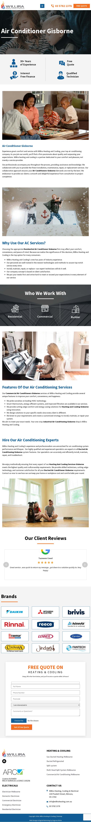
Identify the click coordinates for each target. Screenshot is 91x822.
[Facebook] (4, 770)
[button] (6, 569)
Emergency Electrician (11, 814)
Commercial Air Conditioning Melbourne (63, 783)
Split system (52, 774)
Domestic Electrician (10, 805)
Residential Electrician (11, 818)
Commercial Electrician (12, 809)
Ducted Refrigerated (55, 770)
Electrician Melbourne (11, 800)
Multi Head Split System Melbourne (61, 779)
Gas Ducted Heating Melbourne (59, 765)
